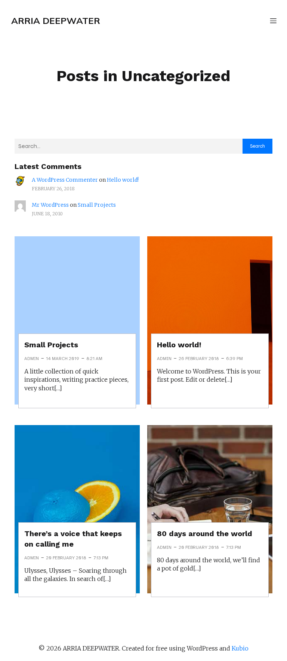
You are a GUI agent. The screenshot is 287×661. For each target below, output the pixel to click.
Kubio (240, 648)
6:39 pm (234, 358)
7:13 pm (100, 557)
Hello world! (123, 179)
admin (31, 358)
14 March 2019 (62, 358)
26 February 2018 (199, 358)
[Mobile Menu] (273, 20)
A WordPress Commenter (65, 179)
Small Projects (97, 205)
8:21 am (94, 358)
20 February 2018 (66, 557)
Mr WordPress (50, 205)
